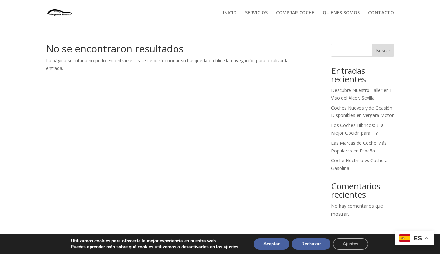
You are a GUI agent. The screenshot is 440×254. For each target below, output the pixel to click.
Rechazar (311, 244)
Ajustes (350, 244)
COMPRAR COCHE (295, 12)
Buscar (383, 50)
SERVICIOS (256, 12)
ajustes (231, 247)
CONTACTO (381, 12)
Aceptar (271, 244)
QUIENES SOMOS (341, 12)
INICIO (230, 12)
